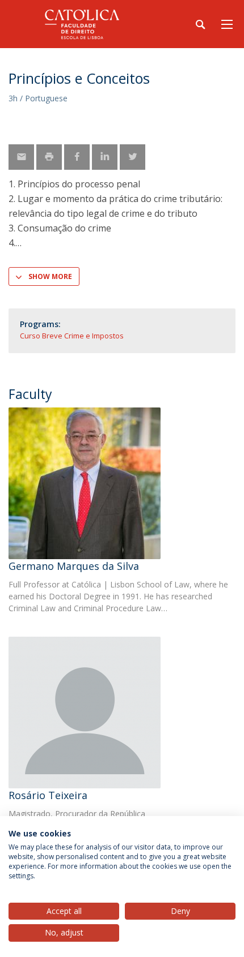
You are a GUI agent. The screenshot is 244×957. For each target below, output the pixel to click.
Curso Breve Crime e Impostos (72, 336)
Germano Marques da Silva (74, 566)
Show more (50, 276)
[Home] (79, 24)
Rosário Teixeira (48, 795)
